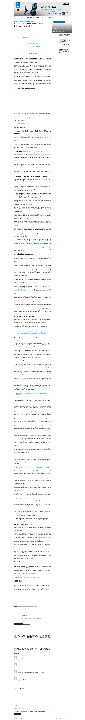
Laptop (18, 606)
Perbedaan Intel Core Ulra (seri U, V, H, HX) (33, 46)
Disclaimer (21, 0)
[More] (34, 31)
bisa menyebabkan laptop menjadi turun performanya (30, 577)
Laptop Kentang (27, 606)
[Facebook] (64, 1)
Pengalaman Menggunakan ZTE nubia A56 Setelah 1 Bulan (64, 35)
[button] (70, 17)
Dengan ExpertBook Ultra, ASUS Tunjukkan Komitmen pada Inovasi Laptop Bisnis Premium (45, 636)
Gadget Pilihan (20, 20)
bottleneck (49, 486)
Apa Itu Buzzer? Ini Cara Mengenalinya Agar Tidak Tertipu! (61, 29)
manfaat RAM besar (40, 243)
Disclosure (57, 718)
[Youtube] (71, 1)
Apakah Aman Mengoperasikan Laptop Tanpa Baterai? (31, 393)
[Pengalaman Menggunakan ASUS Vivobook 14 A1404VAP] (45, 643)
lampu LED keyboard (35, 519)
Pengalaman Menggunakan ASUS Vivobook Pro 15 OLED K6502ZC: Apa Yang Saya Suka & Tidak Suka (65, 51)
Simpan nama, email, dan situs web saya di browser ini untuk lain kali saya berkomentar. (30, 711)
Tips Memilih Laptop (33, 606)
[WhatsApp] (28, 31)
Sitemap (61, 718)
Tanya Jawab (50, 17)
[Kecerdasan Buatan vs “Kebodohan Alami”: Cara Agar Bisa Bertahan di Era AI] (56, 40)
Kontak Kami (42, 0)
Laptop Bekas (22, 606)
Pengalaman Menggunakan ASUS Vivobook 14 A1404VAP (45, 649)
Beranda (15, 20)
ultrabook (34, 473)
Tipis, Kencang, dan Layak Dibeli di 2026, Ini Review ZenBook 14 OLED (20, 649)
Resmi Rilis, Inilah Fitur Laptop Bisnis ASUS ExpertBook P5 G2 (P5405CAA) (19, 636)
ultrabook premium (47, 473)
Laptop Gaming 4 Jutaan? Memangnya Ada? (34, 151)
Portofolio (33, 0)
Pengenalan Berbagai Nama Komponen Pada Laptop (36, 467)
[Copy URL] (31, 31)
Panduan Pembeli (25, 21)
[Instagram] (65, 1)
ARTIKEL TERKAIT (18, 623)
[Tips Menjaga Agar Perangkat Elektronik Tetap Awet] (33, 643)
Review (37, 17)
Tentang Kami (15, 0)
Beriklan (37, 0)
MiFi (29, 521)
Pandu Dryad (19, 27)
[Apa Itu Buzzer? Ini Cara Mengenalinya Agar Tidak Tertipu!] (62, 26)
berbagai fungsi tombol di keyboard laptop (43, 443)
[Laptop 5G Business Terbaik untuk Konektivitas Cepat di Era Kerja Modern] (33, 630)
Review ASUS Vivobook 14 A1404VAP (33, 50)
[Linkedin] (67, 1)
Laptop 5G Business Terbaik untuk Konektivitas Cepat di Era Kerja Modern (32, 636)
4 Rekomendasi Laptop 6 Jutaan (33, 43)
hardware (49, 301)
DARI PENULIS (26, 623)
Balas (19, 660)
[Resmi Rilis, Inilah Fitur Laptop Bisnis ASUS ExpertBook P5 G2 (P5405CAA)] (20, 630)
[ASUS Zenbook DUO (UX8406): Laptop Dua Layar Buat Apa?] (56, 47)
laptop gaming (42, 449)
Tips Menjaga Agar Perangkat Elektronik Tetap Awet (32, 649)
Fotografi (43, 17)
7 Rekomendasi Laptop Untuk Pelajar (33, 39)
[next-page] (50, 623)
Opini (21, 21)
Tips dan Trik (30, 21)
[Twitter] (69, 1)
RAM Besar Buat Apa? (33, 53)
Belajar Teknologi (30, 17)
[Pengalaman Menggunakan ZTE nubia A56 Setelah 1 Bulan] (56, 36)
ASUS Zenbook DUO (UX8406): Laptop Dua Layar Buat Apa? (64, 45)
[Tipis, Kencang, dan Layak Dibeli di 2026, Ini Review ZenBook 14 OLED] (20, 643)
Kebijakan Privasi (27, 0)
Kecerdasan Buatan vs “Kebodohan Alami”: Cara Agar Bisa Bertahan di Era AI (64, 40)
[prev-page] (49, 623)
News (23, 17)
